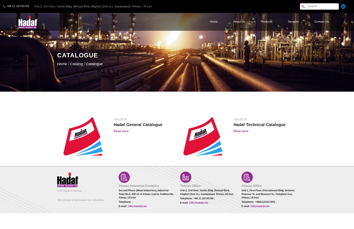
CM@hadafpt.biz (137, 206)
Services (293, 21)
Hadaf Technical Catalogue (260, 124)
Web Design (64, 200)
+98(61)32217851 (265, 202)
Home (214, 21)
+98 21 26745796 (204, 198)
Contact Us (321, 21)
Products (266, 21)
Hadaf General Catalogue (138, 124)
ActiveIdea (98, 200)
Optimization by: (83, 200)
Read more (121, 131)
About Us (239, 21)
